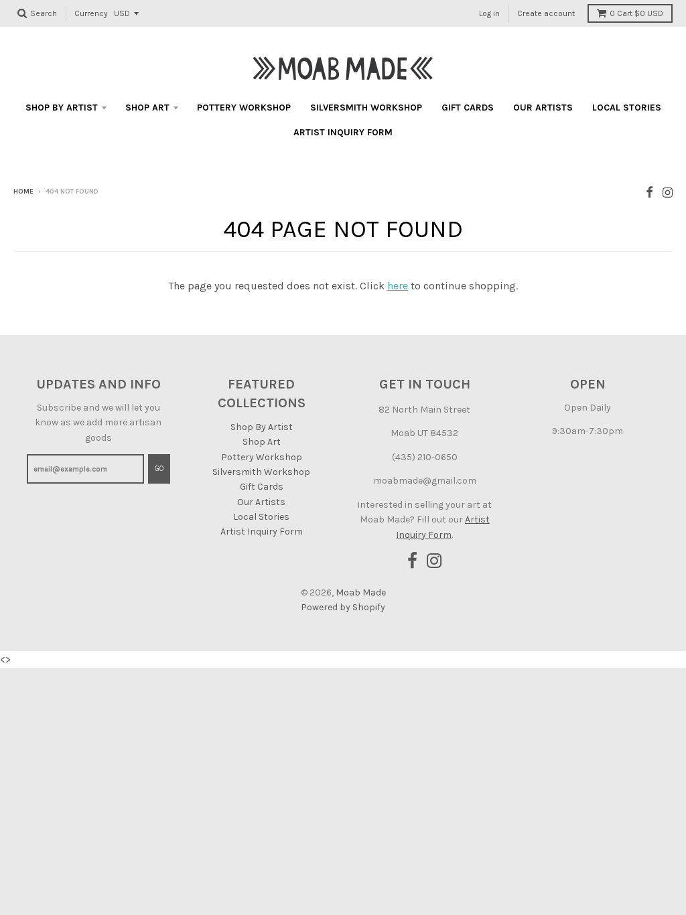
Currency (91, 13)
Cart (636, 13)
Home (23, 192)
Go (159, 468)
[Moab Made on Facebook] (649, 192)
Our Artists (543, 107)
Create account (546, 13)
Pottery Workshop (244, 107)
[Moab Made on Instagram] (668, 192)
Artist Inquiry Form (343, 132)
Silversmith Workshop (366, 107)
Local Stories (626, 107)
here (397, 285)
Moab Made (361, 592)
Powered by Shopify (343, 607)
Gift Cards (467, 107)
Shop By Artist (61, 107)
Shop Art (147, 107)
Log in (489, 13)
